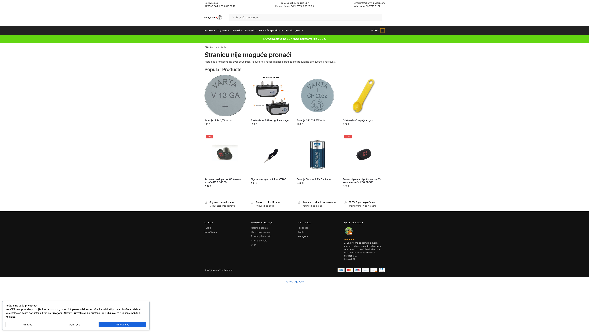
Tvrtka (207, 227)
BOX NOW (293, 38)
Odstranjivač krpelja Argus (358, 120)
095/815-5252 (228, 6)
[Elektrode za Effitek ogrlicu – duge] (271, 95)
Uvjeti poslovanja (260, 232)
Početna (208, 47)
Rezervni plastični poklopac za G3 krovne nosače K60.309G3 (362, 181)
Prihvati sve (122, 324)
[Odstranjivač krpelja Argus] (363, 95)
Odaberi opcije (363, 130)
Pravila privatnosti (261, 236)
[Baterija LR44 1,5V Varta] (225, 95)
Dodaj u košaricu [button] (225, 130)
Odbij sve (74, 324)
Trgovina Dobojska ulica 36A (294, 3)
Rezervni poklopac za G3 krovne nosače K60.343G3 (222, 181)
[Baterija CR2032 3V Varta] (317, 95)
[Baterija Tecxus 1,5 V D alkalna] (317, 154)
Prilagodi (28, 324)
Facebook (303, 227)
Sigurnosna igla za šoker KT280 (268, 179)
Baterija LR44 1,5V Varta (218, 120)
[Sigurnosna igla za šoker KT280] (271, 154)
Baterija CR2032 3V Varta (311, 120)
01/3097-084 (211, 6)
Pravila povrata (259, 240)
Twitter (301, 232)
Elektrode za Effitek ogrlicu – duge (270, 120)
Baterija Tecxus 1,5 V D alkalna (314, 179)
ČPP (253, 244)
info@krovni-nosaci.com (372, 3)
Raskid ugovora (294, 281)
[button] (378, 30)
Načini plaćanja (259, 227)
